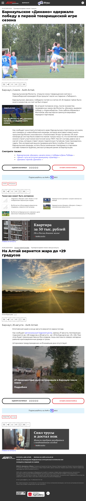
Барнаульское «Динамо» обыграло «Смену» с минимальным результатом (67, 206)
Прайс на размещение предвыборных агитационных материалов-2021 (39, 459)
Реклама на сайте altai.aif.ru (43, 457)
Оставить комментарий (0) (68, 167)
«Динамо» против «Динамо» (29, 160)
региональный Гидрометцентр (38, 333)
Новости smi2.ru (9, 241)
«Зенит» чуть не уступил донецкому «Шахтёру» (37, 157)
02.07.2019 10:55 (7, 8)
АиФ (15, 314)
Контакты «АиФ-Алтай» (23, 457)
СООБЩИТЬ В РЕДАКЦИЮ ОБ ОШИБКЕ (27, 462)
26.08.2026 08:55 (7, 247)
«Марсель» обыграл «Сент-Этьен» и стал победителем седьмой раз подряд (24, 199)
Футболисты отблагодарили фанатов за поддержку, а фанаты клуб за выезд (24, 206)
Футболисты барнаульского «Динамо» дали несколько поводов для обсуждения (25, 212)
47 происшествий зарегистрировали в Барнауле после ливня (45, 381)
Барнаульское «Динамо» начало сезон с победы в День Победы (45, 155)
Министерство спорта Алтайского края (15, 79)
